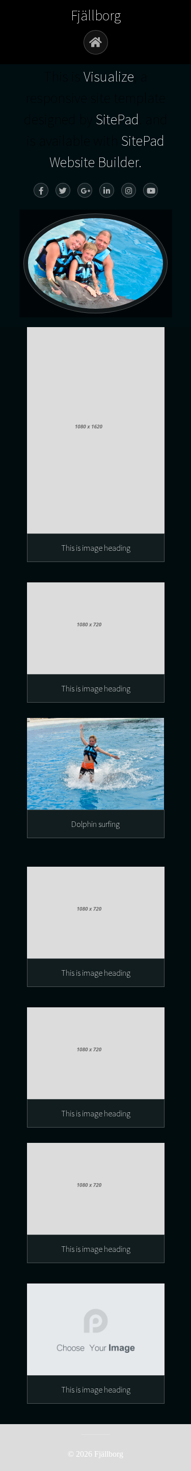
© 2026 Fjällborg (95, 1454)
